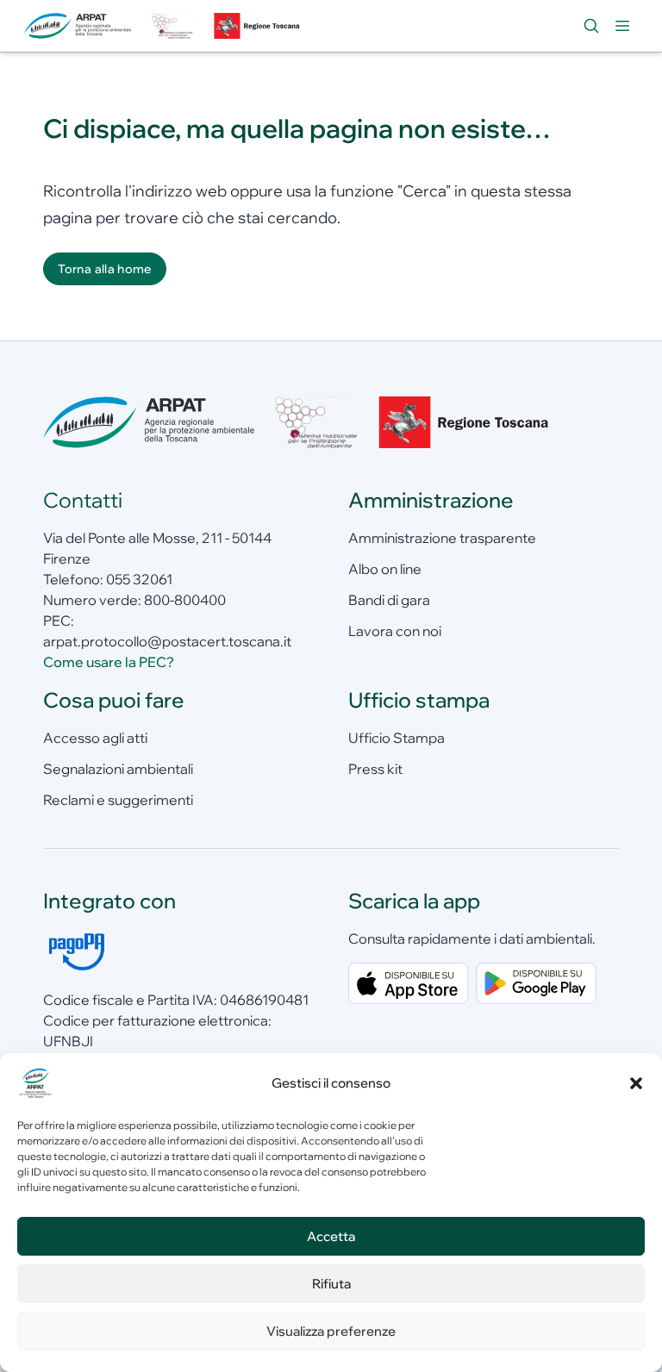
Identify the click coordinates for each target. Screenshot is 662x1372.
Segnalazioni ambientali (118, 768)
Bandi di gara (389, 599)
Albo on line (385, 568)
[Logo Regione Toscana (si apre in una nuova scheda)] (258, 26)
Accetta (331, 1236)
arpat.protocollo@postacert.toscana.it (167, 641)
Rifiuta (331, 1283)
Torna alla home (104, 269)
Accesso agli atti (95, 737)
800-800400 (185, 599)
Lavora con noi (394, 630)
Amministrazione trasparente (442, 537)
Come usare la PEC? (108, 661)
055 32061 (139, 579)
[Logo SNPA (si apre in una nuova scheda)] (172, 26)
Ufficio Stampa (396, 737)
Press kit (375, 768)
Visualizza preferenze (331, 1331)
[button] (636, 1083)
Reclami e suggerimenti (118, 799)
